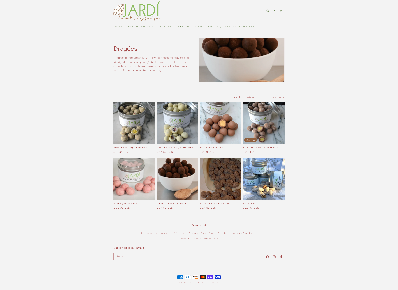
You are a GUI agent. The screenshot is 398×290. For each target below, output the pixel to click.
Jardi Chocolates (194, 283)
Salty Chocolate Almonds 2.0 (214, 203)
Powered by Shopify (210, 283)
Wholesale (180, 233)
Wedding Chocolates (243, 233)
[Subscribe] (165, 256)
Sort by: (238, 96)
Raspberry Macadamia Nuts (127, 203)
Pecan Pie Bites (250, 203)
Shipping (193, 233)
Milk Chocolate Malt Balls (212, 147)
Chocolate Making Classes (206, 238)
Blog (203, 233)
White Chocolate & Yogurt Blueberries (175, 147)
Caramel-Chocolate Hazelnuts (171, 203)
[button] (139, 27)
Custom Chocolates (219, 233)
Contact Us (184, 238)
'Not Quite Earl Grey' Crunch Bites (130, 147)
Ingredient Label (149, 233)
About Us (166, 233)
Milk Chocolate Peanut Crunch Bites (260, 147)
